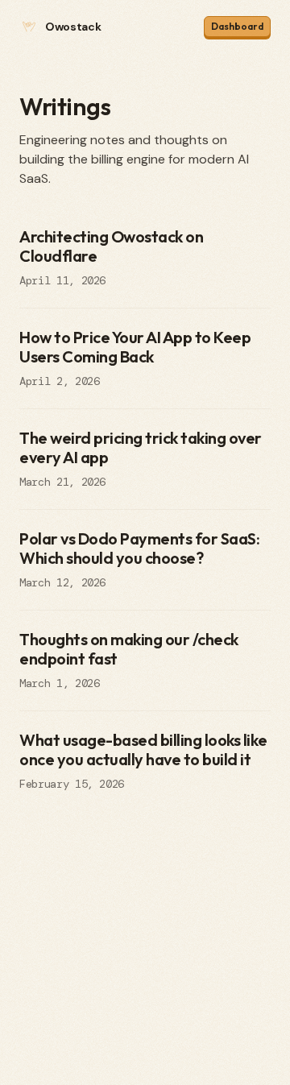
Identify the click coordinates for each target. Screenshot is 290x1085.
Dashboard (237, 26)
